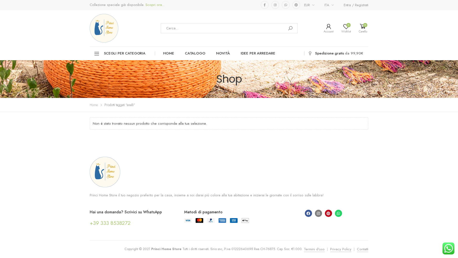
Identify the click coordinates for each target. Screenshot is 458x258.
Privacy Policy (340, 249)
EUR (307, 5)
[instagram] (275, 5)
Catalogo (195, 53)
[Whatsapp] (338, 213)
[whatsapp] (286, 5)
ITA (326, 5)
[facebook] (265, 5)
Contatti (362, 249)
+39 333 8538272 (110, 223)
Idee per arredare (258, 53)
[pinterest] (296, 5)
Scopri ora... (154, 5)
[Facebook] (308, 213)
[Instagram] (318, 213)
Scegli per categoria (124, 53)
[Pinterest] (328, 213)
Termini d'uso (314, 249)
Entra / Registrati (356, 5)
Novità (223, 53)
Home (168, 53)
